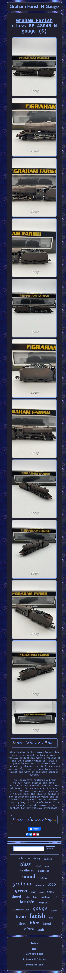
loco (52, 884)
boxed (47, 923)
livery (36, 858)
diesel (16, 896)
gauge (40, 908)
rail (55, 897)
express (44, 902)
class (25, 864)
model (47, 866)
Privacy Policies (34, 959)
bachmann (23, 858)
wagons (54, 910)
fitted (21, 923)
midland (46, 897)
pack (33, 892)
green (21, 890)
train (20, 916)
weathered (26, 870)
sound (28, 876)
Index (34, 943)
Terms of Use (34, 964)
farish (37, 915)
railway (43, 878)
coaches (43, 870)
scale (41, 929)
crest (50, 891)
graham (21, 883)
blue (34, 922)
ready (41, 892)
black (29, 928)
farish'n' (28, 901)
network (39, 885)
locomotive (20, 909)
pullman (48, 858)
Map (34, 948)
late (35, 897)
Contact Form (34, 954)
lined (37, 866)
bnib (51, 917)
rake (27, 897)
